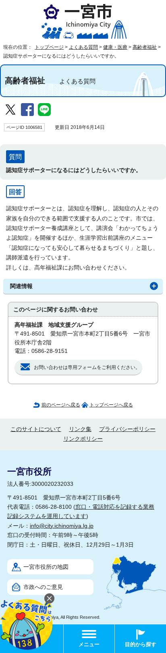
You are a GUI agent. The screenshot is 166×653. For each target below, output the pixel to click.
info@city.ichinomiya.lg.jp (61, 526)
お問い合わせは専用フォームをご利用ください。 (87, 367)
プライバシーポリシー (127, 429)
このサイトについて (35, 429)
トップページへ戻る (111, 405)
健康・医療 (115, 47)
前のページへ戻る (61, 405)
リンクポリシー (83, 439)
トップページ (49, 47)
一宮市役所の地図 (45, 567)
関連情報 (21, 286)
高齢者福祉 (145, 47)
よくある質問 (83, 47)
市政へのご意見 (43, 587)
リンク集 (80, 429)
